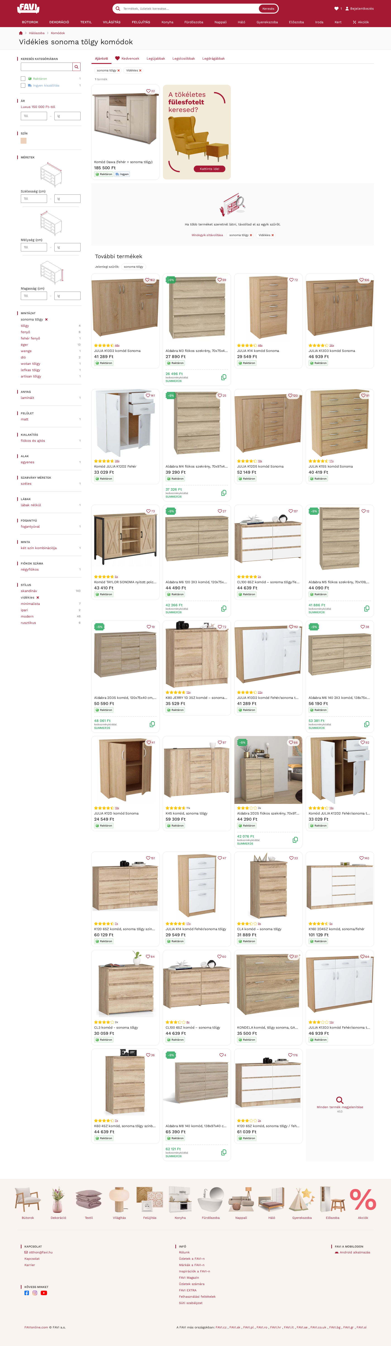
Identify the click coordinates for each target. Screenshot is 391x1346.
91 (367, 395)
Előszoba (332, 1218)
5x (116, 576)
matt (24, 419)
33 (296, 858)
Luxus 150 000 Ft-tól (38, 107)
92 (367, 742)
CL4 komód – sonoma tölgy (259, 929)
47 (224, 858)
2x (259, 576)
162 (152, 280)
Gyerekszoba (302, 1218)
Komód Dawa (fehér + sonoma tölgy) (123, 162)
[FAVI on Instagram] (35, 1293)
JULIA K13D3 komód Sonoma (332, 351)
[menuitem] (30, 22)
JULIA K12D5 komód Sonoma (260, 466)
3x (259, 1120)
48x (117, 345)
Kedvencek (130, 58)
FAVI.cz (222, 1327)
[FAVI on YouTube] (44, 1293)
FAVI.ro (262, 1327)
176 (295, 1055)
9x (259, 923)
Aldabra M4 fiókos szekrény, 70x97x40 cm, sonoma (206, 466)
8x (187, 1022)
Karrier (29, 1265)
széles (26, 484)
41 (153, 742)
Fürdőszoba (211, 1218)
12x (188, 692)
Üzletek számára (192, 1284)
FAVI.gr (349, 1327)
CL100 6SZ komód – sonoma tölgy (193, 1027)
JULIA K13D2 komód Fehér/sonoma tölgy (269, 698)
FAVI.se (303, 1327)
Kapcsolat (32, 1258)
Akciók (363, 1218)
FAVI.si (362, 1327)
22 (153, 91)
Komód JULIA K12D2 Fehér (115, 466)
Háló (271, 1218)
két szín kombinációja (39, 548)
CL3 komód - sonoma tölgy (116, 1027)
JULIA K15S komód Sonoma (331, 466)
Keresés (268, 8)
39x (117, 461)
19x (260, 461)
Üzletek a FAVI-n (192, 1258)
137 (295, 511)
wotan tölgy (30, 364)
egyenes (27, 462)
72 (296, 280)
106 (366, 280)
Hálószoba (37, 33)
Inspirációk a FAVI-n (194, 1271)
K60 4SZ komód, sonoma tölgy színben (125, 1126)
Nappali (241, 1218)
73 (153, 511)
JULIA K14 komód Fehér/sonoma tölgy (196, 929)
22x (260, 692)
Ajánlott (101, 58)
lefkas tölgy (30, 370)
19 (153, 627)
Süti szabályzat (191, 1303)
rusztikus (28, 623)
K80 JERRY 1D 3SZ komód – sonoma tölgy (199, 698)
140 (366, 858)
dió (23, 357)
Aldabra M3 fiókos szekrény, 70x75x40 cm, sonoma (206, 351)
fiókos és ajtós (33, 441)
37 (296, 956)
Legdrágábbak (213, 58)
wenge (26, 351)
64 (367, 956)
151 (153, 858)
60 (224, 956)
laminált (27, 398)
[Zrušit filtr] (46, 319)
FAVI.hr (276, 1327)
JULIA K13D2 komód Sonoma (117, 351)
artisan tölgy (31, 376)
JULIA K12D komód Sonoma (116, 813)
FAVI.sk (235, 1327)
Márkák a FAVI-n (192, 1265)
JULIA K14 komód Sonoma (258, 351)
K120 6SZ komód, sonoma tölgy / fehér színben (275, 1126)
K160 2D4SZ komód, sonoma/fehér (337, 929)
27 (224, 511)
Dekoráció (58, 1218)
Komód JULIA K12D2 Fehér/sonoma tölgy (341, 813)
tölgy (25, 326)
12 (367, 511)
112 (296, 627)
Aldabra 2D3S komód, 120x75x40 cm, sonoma (130, 698)
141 (153, 395)
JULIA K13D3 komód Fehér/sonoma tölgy (341, 1027)
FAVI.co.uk (318, 1327)
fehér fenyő (30, 338)
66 (296, 742)
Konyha (180, 1218)
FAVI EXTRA (187, 1290)
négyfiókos (30, 569)
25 (224, 395)
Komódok (58, 33)
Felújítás (149, 1218)
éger (24, 345)
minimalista (30, 604)
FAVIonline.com (36, 1327)
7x (116, 923)
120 (295, 395)
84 (153, 956)
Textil (89, 1218)
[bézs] (23, 141)
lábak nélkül (31, 505)
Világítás (119, 1218)
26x (331, 345)
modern (27, 616)
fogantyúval (30, 526)
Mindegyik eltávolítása (207, 235)
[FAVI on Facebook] (26, 1293)
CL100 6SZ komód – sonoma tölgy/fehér (269, 582)
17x (331, 461)
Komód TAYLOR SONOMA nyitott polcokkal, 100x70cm (137, 582)
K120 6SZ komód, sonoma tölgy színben (126, 929)
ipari (24, 610)
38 (367, 627)
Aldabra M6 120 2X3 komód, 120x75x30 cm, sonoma (207, 582)
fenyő (25, 332)
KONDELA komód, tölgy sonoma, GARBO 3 (271, 1027)
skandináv (29, 591)
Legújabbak (156, 58)
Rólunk (184, 1252)
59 (224, 280)
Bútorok (28, 1218)
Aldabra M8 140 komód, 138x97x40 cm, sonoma (203, 1126)
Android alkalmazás (355, 1252)
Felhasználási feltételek (197, 1296)
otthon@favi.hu (41, 1252)
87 (224, 742)
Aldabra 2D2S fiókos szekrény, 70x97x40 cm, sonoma (279, 813)
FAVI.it (289, 1327)
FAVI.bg (335, 1327)
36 (153, 1055)
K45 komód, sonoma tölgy (186, 813)
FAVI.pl (249, 1327)
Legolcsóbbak (183, 58)
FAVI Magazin (189, 1277)
